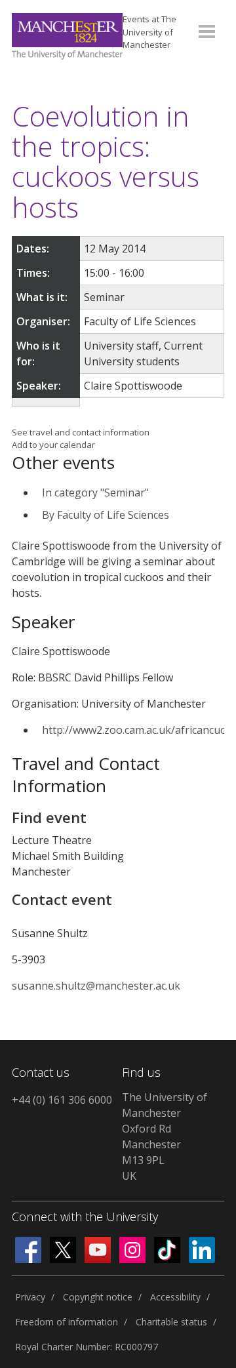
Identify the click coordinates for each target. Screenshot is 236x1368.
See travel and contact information (80, 432)
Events (149, 31)
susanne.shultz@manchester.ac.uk (96, 985)
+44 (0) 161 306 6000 (62, 1100)
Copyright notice (97, 1297)
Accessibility (175, 1297)
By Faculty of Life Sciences (105, 515)
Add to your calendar (53, 445)
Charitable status (171, 1322)
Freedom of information (66, 1322)
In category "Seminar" (95, 492)
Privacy (30, 1297)
